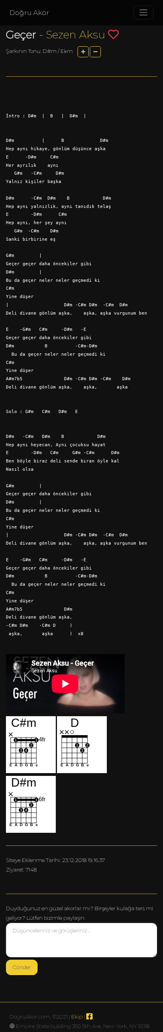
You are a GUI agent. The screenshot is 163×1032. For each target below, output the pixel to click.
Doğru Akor (29, 13)
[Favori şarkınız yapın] (113, 34)
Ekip (77, 1016)
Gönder (22, 967)
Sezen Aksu (75, 34)
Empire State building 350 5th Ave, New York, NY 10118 (83, 1026)
